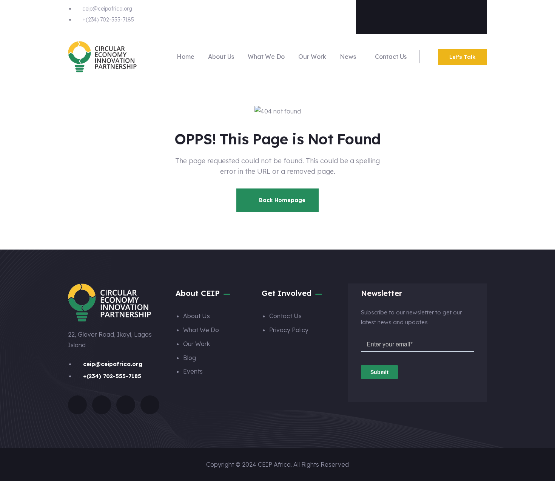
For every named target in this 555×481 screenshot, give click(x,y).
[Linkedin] (466, 15)
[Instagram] (436, 15)
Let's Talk (462, 57)
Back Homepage (281, 200)
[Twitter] (406, 15)
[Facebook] (376, 15)
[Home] (102, 56)
